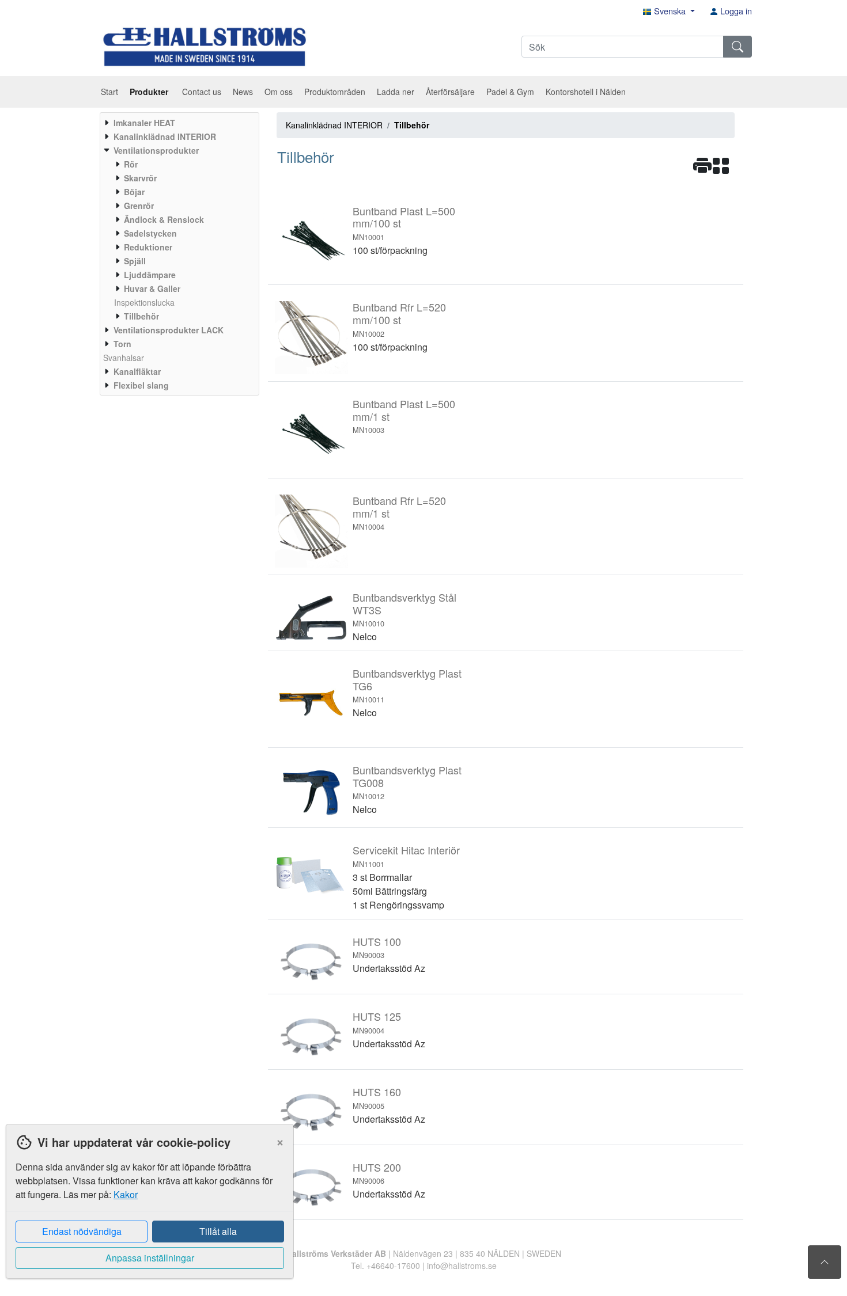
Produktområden (334, 91)
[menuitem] (178, 123)
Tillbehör (411, 125)
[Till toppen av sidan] (824, 1262)
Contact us (201, 91)
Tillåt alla (218, 1231)
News (243, 91)
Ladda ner (395, 91)
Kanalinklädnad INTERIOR (334, 125)
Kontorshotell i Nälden (586, 91)
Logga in (735, 11)
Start (109, 91)
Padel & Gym (510, 91)
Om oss (278, 91)
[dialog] (147, 1210)
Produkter (150, 91)
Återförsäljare (450, 91)
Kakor (126, 1194)
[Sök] (737, 47)
